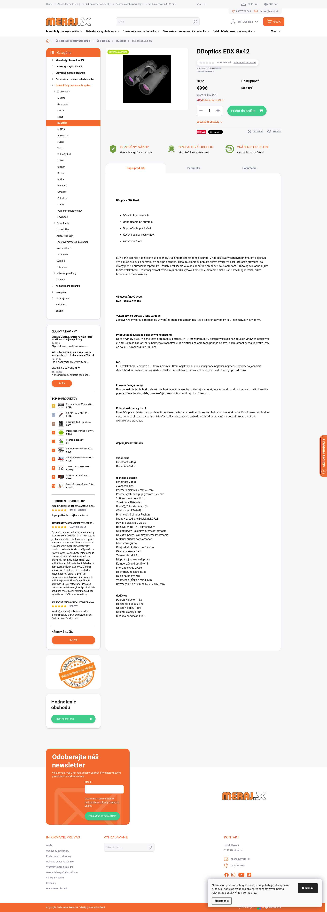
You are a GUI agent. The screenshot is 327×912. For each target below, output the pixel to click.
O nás (49, 4)
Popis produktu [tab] (136, 168)
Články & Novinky (55, 877)
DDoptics (62, 123)
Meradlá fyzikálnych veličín (70, 60)
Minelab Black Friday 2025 (66, 368)
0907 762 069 (238, 865)
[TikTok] (249, 874)
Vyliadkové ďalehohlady (69, 210)
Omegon (61, 192)
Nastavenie (222, 900)
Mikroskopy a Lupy (66, 273)
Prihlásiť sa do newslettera (102, 816)
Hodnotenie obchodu (57, 888)
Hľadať (195, 21)
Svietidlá (61, 260)
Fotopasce (62, 267)
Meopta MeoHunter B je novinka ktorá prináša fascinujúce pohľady (72, 338)
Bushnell (61, 185)
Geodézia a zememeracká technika (75, 79)
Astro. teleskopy (65, 235)
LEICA (60, 110)
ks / (73, 640)
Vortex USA (63, 135)
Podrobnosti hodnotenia (244, 62)
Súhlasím (308, 888)
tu (255, 892)
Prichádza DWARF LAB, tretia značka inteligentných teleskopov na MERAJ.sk (73, 353)
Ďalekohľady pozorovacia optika (73, 85)
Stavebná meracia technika (70, 73)
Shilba (60, 179)
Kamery (61, 279)
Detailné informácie (208, 122)
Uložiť (202, 132)
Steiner (61, 166)
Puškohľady (63, 223)
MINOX (61, 129)
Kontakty (51, 883)
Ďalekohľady (63, 91)
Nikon (60, 116)
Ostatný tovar (63, 298)
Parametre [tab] (193, 168)
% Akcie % (61, 304)
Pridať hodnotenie (64, 718)
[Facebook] (226, 874)
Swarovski (62, 104)
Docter (60, 204)
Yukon (60, 160)
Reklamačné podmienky (98, 4)
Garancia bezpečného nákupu (62, 872)
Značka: (205, 71)
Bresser (61, 173)
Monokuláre (63, 229)
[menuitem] (65, 31)
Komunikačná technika (68, 285)
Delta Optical (64, 154)
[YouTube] (241, 874)
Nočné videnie (64, 248)
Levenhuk (62, 217)
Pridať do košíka (243, 111)
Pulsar (60, 141)
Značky (59, 311)
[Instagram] (233, 874)
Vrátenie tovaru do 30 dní (162, 4)
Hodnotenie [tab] (249, 168)
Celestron (62, 198)
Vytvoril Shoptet (246, 907)
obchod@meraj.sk (240, 859)
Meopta (61, 98)
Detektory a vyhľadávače (69, 66)
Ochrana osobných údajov (129, 4)
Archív (62, 383)
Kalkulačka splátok (213, 100)
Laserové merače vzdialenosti (72, 242)
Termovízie (62, 254)
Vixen (60, 148)
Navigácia (61, 292)
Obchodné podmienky (68, 4)
